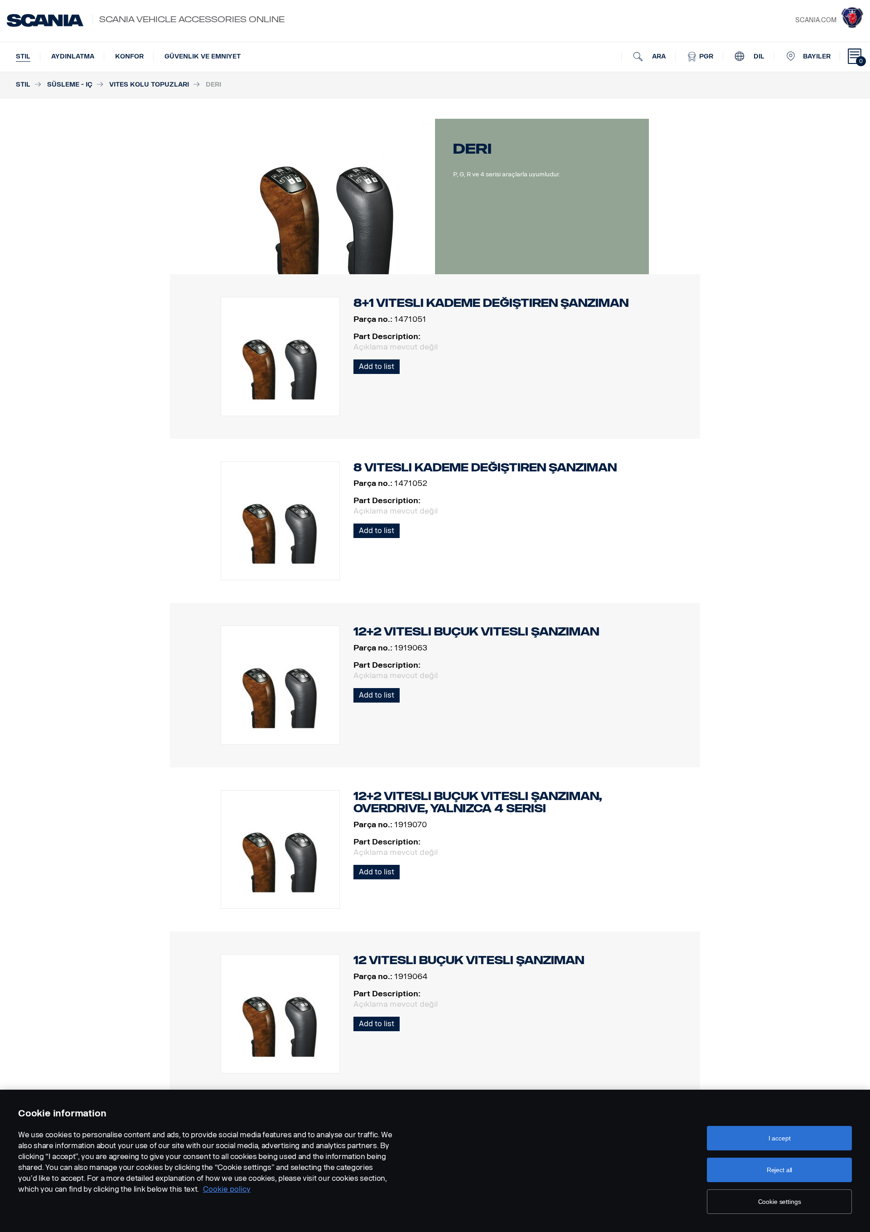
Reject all (780, 1170)
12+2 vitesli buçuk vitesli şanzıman (476, 631)
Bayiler (817, 56)
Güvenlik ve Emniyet (202, 56)
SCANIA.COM (815, 20)
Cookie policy (227, 1189)
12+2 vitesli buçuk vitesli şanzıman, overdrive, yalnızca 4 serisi (477, 802)
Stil (23, 56)
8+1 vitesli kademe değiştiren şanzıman (490, 303)
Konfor (129, 56)
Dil (758, 56)
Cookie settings (779, 1201)
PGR (705, 56)
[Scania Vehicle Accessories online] (45, 20)
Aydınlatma (72, 56)
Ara (658, 56)
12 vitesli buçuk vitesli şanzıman (468, 960)
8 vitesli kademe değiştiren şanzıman (485, 467)
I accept (779, 1138)
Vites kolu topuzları (149, 84)
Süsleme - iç (69, 84)
